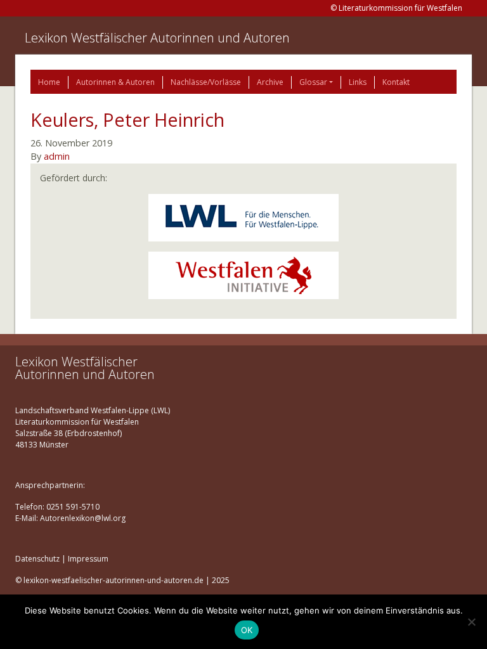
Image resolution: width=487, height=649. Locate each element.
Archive (270, 82)
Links (358, 82)
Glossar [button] (313, 82)
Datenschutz (37, 558)
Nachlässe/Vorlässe (206, 82)
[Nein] (471, 621)
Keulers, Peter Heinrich (127, 119)
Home (49, 82)
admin (57, 156)
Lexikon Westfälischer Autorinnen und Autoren (157, 37)
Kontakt (396, 82)
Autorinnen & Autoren (115, 82)
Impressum (88, 558)
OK (247, 630)
